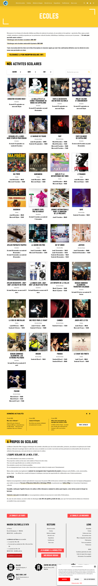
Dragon (38, 354)
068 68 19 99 (10, 533)
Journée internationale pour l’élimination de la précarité (60, 211)
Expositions (51, 538)
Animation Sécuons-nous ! (16, 99)
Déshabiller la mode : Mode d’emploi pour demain (16, 137)
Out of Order (59, 245)
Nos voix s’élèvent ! (12, 420)
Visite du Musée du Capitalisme (81, 137)
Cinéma (51, 531)
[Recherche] (84, 3)
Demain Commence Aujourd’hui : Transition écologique (81, 285)
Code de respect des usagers (84, 554)
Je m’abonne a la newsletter (50, 550)
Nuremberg (38, 174)
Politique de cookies (75, 583)
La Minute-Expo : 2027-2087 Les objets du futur (38, 284)
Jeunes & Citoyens (34, 420)
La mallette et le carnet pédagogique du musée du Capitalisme (38, 101)
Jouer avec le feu (81, 320)
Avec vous (51, 542)
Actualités (88, 528)
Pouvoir (16, 391)
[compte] (90, 3)
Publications (88, 540)
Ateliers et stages (51, 533)
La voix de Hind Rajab (17, 320)
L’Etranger (81, 174)
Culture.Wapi (66, 483)
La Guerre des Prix (38, 245)
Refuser (77, 579)
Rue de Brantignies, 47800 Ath (21, 568)
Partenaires (88, 545)
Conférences (51, 540)
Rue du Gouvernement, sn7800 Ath (22, 578)
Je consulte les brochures (79, 516)
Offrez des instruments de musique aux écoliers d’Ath (59, 421)
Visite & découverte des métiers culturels (60, 100)
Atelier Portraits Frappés (16, 245)
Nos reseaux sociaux (51, 555)
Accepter (64, 579)
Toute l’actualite (83, 424)
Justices (81, 245)
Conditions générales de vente (83, 552)
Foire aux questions (86, 542)
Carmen (60, 320)
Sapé (81, 210)
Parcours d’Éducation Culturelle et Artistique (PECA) (35, 483)
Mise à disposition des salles (84, 538)
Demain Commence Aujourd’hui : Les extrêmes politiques (16, 356)
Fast (59, 136)
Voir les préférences (89, 579)
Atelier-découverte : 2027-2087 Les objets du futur (16, 284)
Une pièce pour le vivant (38, 320)
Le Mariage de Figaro (38, 136)
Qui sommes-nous (86, 535)
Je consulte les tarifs (17, 516)
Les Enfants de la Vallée (59, 283)
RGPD (81, 583)
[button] (95, 566)
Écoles (89, 531)
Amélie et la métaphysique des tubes (59, 175)
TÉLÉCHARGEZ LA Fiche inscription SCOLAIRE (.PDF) (26, 55)
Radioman (16, 210)
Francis (60, 354)
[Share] (93, 3)
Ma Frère (16, 174)
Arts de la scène (51, 528)
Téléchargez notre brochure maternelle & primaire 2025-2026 (25, 43)
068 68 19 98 (10, 551)
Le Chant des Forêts (81, 354)
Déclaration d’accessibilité (84, 556)
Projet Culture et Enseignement (81, 100)
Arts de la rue (51, 535)
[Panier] (87, 3)
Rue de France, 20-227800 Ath (49, 568)
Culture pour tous (87, 533)
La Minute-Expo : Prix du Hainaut (38, 210)
